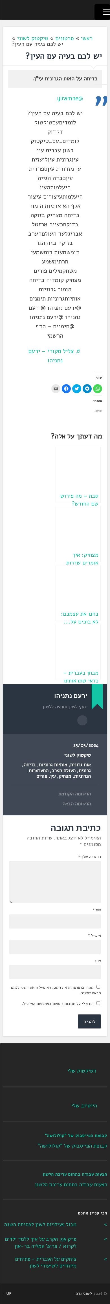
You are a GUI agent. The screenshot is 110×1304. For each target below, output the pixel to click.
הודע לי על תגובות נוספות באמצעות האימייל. (58, 1003)
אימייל (94, 935)
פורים (41, 776)
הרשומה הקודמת (74, 794)
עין (53, 776)
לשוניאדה (84, 1293)
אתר (97, 961)
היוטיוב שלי (84, 1105)
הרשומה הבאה (77, 804)
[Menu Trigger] (102, 12)
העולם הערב (64, 770)
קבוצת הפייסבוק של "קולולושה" (76, 1135)
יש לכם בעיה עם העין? (64, 56)
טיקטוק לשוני (32, 38)
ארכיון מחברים (82, 720)
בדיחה (30, 764)
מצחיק (65, 776)
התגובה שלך (89, 857)
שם (97, 910)
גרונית (85, 770)
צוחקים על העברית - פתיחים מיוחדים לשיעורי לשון (45, 1262)
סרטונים (64, 38)
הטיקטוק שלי (81, 1071)
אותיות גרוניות (53, 764)
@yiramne (70, 98)
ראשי (87, 38)
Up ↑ (7, 1293)
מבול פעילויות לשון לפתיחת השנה (40, 1224)
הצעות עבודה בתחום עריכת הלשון (75, 1174)
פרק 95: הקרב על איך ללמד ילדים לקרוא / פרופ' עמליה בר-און (40, 1242)
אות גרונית (80, 764)
